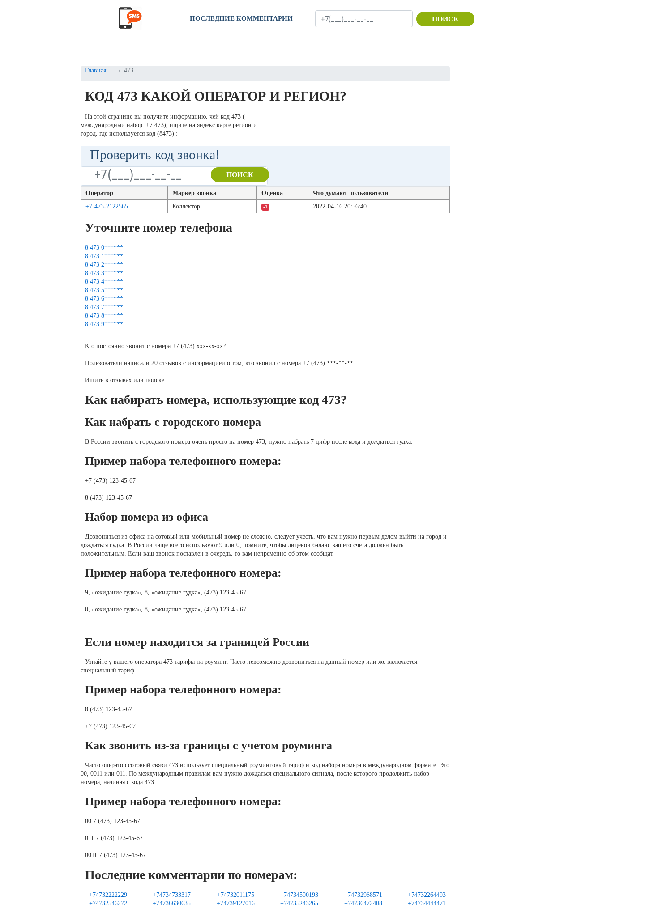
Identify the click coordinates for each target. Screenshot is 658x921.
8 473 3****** (104, 273)
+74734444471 (427, 903)
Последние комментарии (241, 18)
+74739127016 (236, 903)
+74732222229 (108, 894)
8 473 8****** (104, 315)
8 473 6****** (104, 298)
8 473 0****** (104, 247)
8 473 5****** (104, 290)
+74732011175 (235, 894)
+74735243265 (299, 903)
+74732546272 (108, 903)
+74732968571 (363, 894)
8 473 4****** (104, 281)
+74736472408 (363, 903)
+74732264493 (427, 894)
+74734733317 (172, 894)
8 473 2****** (104, 264)
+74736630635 (172, 903)
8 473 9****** (104, 324)
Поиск (445, 19)
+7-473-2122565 (106, 206)
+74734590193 (299, 894)
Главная (95, 70)
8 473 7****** (104, 307)
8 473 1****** (104, 256)
